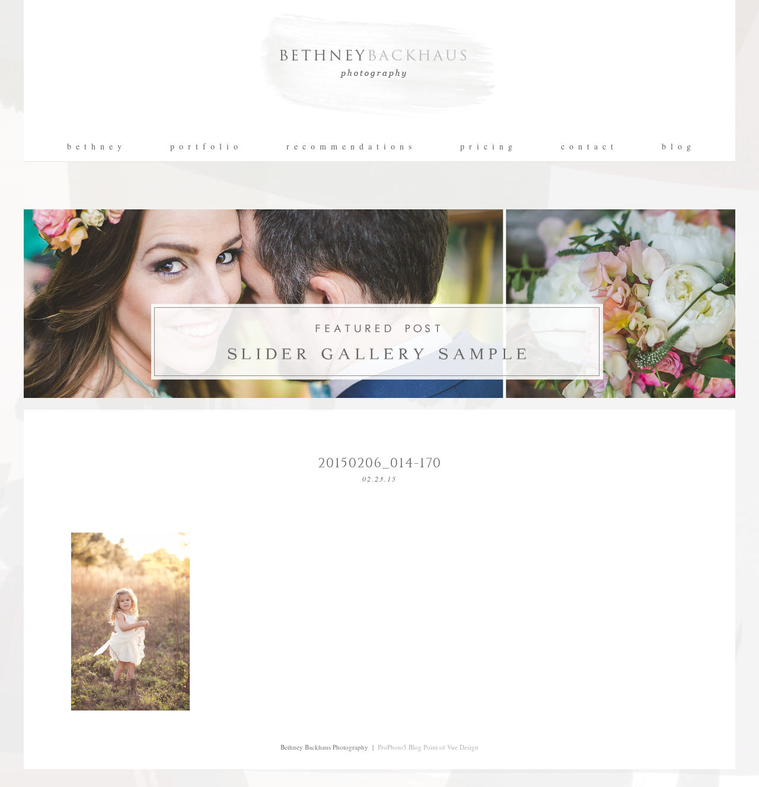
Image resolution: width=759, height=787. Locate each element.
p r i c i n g (487, 146)
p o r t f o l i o (204, 146)
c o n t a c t (587, 146)
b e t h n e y (95, 146)
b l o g (677, 146)
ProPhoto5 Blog (400, 747)
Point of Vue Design (451, 747)
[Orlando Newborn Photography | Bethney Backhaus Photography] (379, 128)
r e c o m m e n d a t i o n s (349, 146)
